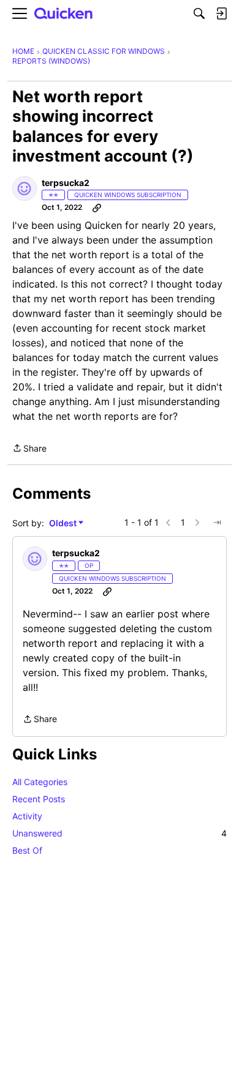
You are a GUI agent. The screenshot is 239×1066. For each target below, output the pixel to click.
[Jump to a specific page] (217, 522)
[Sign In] (221, 13)
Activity (27, 816)
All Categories (39, 782)
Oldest (63, 523)
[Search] (199, 13)
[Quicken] (63, 14)
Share (29, 449)
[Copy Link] (96, 207)
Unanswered (119, 833)
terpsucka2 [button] (65, 182)
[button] (24, 188)
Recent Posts (38, 799)
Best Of (27, 850)
